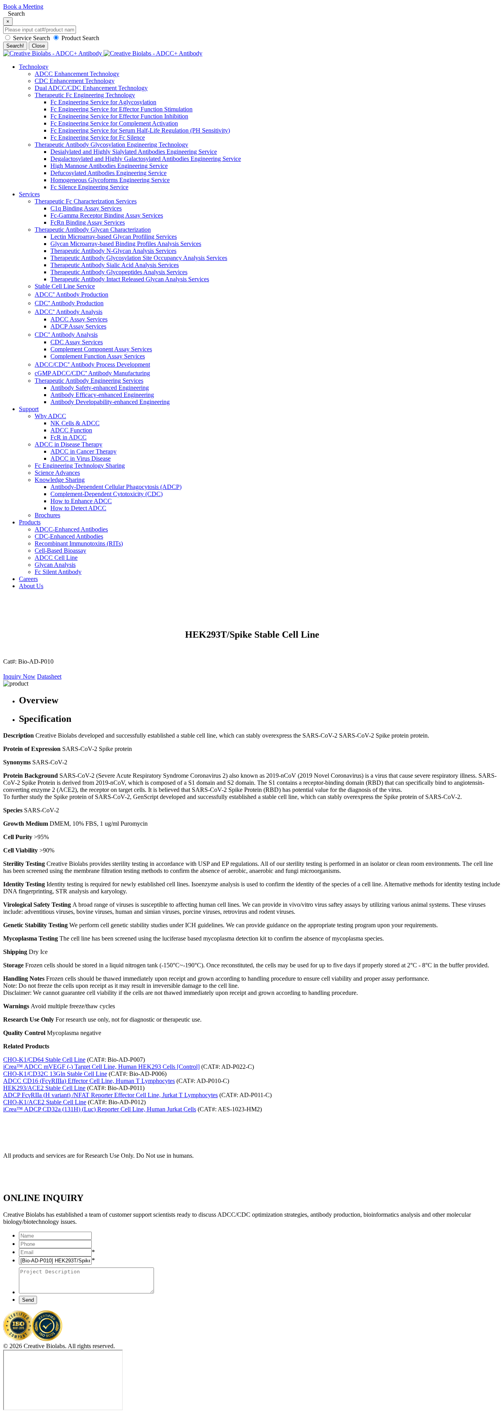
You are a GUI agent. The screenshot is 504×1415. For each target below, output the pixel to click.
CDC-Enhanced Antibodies (69, 536)
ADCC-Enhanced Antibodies (71, 529)
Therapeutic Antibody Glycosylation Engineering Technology (111, 144)
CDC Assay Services (76, 342)
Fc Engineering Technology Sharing (80, 465)
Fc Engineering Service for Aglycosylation (103, 102)
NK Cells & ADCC (75, 423)
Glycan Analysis (55, 564)
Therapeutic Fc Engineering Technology (85, 95)
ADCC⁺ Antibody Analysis (68, 311)
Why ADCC (50, 416)
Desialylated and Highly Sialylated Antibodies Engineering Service (133, 151)
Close (38, 46)
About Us (31, 586)
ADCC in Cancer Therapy (83, 451)
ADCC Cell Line (56, 557)
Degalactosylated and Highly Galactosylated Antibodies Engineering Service (145, 158)
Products (30, 522)
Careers (28, 579)
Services (29, 194)
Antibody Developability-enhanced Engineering (110, 401)
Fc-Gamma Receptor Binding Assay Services (106, 215)
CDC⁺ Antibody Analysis (66, 334)
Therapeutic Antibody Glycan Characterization (93, 229)
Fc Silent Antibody (58, 571)
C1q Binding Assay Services (86, 208)
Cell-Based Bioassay (60, 550)
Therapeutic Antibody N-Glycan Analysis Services (113, 250)
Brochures (47, 515)
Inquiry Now (19, 676)
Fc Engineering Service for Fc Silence (97, 137)
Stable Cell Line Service (65, 286)
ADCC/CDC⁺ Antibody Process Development (92, 364)
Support (29, 409)
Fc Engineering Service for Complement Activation (114, 123)
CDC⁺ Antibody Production (69, 303)
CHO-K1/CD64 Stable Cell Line (44, 1059)
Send (28, 1300)
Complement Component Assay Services (101, 349)
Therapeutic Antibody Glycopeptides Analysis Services (118, 272)
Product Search (79, 38)
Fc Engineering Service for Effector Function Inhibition (119, 116)
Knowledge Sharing (60, 479)
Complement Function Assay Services (97, 356)
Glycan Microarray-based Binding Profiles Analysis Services (125, 243)
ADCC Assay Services (78, 319)
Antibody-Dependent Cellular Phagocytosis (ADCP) (116, 486)
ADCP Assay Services (78, 326)
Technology (33, 66)
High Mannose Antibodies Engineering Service (109, 165)
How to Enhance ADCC (81, 501)
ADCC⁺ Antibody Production (71, 294)
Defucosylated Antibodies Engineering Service (108, 173)
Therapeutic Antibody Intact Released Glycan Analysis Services (129, 279)
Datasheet (49, 676)
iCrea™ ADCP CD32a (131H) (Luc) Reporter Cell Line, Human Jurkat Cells (99, 1109)
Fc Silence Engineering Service (89, 187)
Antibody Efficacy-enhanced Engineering (102, 394)
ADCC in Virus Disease (80, 458)
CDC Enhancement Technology (75, 80)
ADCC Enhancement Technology (77, 73)
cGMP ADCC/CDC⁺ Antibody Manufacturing (92, 373)
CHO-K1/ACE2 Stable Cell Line (44, 1102)
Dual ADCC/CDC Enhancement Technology (91, 88)
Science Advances (57, 472)
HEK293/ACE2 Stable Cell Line (44, 1088)
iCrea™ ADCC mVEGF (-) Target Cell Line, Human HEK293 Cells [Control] (101, 1066)
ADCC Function (71, 430)
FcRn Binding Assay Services (87, 222)
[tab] (260, 700)
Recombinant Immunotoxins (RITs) (79, 543)
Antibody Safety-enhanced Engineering (99, 387)
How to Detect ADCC (78, 508)
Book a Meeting (23, 6)
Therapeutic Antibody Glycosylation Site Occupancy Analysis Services (138, 258)
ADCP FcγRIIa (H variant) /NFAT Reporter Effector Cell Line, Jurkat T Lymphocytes (110, 1095)
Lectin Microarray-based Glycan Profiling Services (113, 236)
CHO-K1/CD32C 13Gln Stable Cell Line (55, 1073)
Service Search (31, 38)
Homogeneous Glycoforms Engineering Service (110, 180)
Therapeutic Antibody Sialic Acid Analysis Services (114, 265)
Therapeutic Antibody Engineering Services (89, 380)
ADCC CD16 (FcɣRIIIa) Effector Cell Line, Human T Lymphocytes (89, 1080)
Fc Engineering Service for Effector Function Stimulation (121, 109)
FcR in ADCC (68, 437)
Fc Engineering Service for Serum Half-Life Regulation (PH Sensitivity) (140, 130)
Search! (15, 46)
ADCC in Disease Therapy (68, 444)
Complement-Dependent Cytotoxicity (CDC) (106, 494)
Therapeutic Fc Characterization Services (86, 201)
